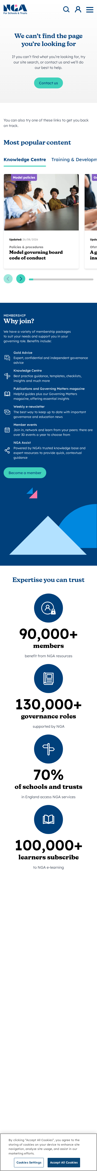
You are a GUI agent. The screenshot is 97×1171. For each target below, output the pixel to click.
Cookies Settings (28, 1162)
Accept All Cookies (64, 1162)
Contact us (48, 83)
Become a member (25, 472)
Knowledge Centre (25, 159)
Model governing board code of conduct (36, 255)
